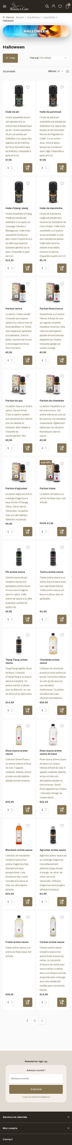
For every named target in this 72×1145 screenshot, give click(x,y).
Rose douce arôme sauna (17, 752)
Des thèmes (33, 17)
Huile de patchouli (50, 112)
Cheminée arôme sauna (49, 661)
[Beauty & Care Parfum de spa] (19, 384)
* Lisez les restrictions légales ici (36, 1097)
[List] (67, 71)
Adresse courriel (36, 1070)
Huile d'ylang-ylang (17, 208)
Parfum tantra (14, 308)
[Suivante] (42, 1021)
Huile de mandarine (51, 208)
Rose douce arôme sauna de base (51, 752)
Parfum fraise (47, 488)
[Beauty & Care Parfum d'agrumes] (19, 472)
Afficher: (52, 71)
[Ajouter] (27, 167)
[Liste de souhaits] (60, 6)
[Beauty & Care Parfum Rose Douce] (53, 292)
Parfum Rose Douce (51, 308)
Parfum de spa (14, 400)
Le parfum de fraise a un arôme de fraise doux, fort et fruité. (52, 498)
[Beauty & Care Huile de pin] (19, 96)
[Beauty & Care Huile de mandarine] (53, 192)
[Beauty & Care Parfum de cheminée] (53, 384)
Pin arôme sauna (15, 572)
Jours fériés (49, 17)
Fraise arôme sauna (17, 942)
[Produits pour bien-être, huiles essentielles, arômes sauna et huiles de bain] (19, 6)
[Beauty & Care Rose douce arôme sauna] (19, 734)
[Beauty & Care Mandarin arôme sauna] (19, 834)
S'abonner (36, 1089)
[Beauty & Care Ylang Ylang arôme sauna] (19, 643)
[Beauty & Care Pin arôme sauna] (19, 556)
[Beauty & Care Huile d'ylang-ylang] (19, 192)
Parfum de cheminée (52, 400)
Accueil (20, 17)
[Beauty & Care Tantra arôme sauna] (53, 556)
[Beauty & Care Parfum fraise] (53, 472)
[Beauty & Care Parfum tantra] (19, 292)
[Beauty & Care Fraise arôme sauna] (19, 926)
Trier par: (34, 58)
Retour (10, 17)
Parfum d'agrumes (16, 488)
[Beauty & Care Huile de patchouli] (53, 96)
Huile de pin (12, 112)
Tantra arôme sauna (51, 572)
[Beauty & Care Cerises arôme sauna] (53, 926)
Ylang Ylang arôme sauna (17, 661)
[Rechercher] (47, 6)
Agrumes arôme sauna (53, 850)
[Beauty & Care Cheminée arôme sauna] (53, 643)
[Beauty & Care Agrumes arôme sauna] (53, 834)
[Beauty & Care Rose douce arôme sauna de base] (53, 734)
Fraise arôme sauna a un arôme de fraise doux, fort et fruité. (18, 952)
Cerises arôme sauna (52, 942)
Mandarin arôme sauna (19, 850)
